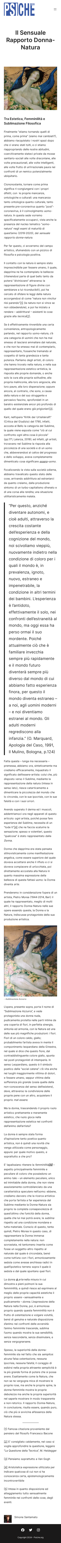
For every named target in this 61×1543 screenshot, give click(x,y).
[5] (5, 1489)
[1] (21, 302)
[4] (16, 827)
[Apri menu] (55, 9)
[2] (28, 316)
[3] (51, 408)
